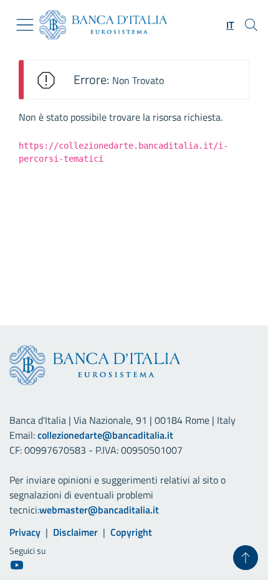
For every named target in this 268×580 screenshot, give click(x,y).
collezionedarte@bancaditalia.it (105, 435)
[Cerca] (251, 24)
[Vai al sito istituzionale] (98, 25)
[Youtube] (16, 564)
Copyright (131, 532)
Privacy (25, 532)
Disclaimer (75, 532)
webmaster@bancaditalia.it (99, 509)
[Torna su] (245, 557)
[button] (230, 24)
